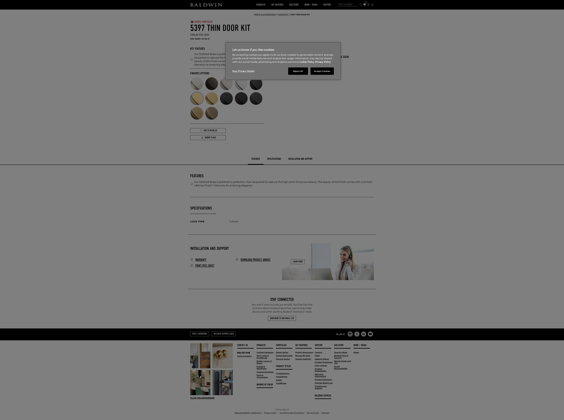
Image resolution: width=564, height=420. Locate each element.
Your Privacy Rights (243, 71)
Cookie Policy (306, 62)
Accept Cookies (322, 71)
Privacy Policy (323, 62)
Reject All (298, 71)
